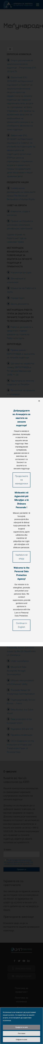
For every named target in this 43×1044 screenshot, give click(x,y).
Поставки (21, 1033)
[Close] (39, 401)
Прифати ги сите (21, 1027)
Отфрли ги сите (21, 1039)
